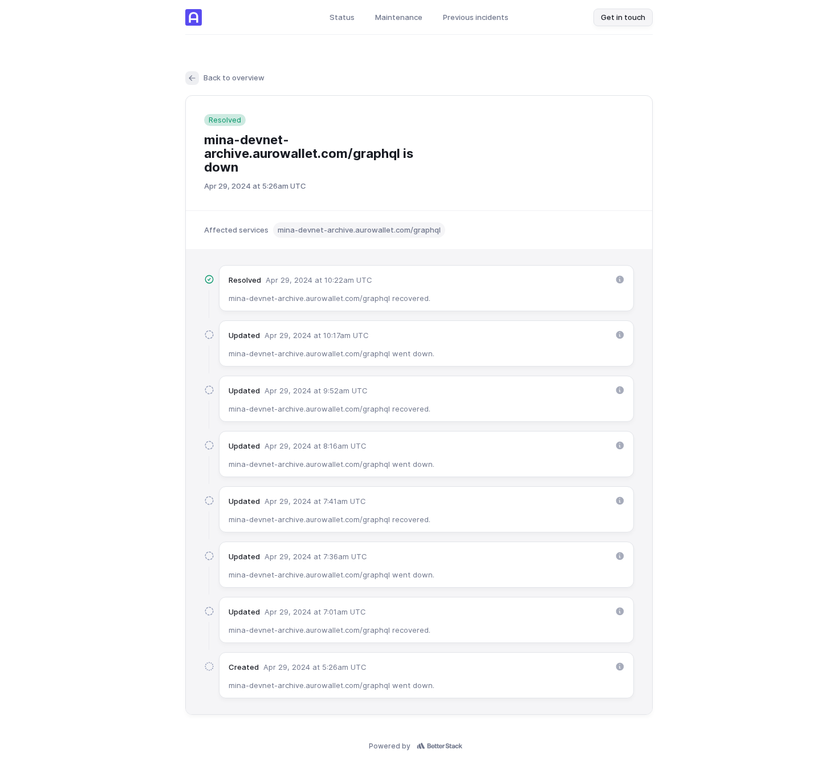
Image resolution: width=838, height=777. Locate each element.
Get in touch (623, 17)
